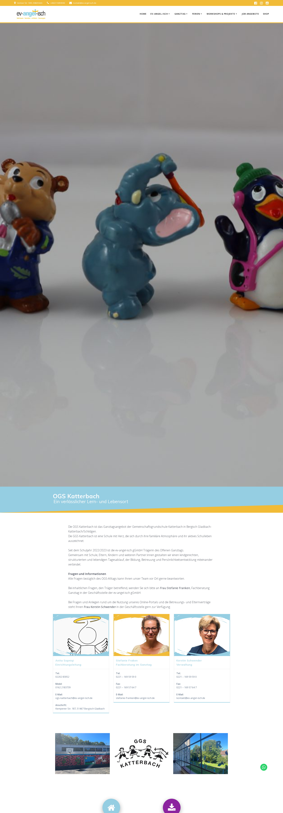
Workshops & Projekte (221, 13)
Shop (266, 13)
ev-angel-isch (159, 13)
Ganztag (180, 13)
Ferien (196, 13)
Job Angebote (250, 13)
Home (143, 13)
